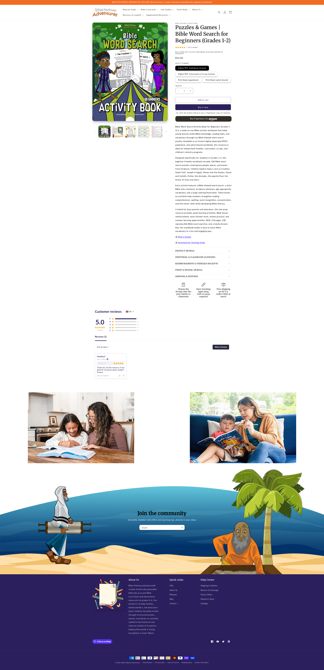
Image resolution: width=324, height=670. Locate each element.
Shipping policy (186, 662)
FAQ (171, 586)
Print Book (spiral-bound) (217, 80)
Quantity (178, 86)
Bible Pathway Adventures (131, 662)
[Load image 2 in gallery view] (117, 132)
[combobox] (102, 347)
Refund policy (148, 662)
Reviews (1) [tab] (101, 336)
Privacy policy (160, 662)
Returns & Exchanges (210, 590)
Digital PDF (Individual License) (192, 68)
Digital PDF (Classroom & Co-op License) (196, 74)
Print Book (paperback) (188, 80)
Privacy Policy (206, 595)
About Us (174, 590)
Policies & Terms (207, 599)
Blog (171, 599)
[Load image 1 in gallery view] (104, 132)
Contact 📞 (174, 603)
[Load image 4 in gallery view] (144, 132)
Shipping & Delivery (209, 586)
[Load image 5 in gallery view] (157, 132)
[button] (130, 9)
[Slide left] (95, 131)
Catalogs (204, 603)
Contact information (201, 662)
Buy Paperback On (199, 119)
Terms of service (173, 662)
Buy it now (203, 107)
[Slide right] (166, 131)
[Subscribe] (182, 527)
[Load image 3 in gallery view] (131, 132)
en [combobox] (130, 311)
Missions (173, 595)
